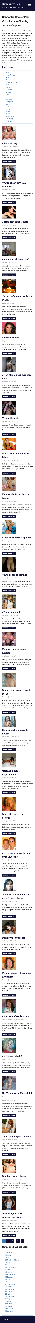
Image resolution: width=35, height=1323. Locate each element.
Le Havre (9, 89)
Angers (8, 77)
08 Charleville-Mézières (12, 1260)
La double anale (10, 337)
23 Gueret (8, 1287)
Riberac (13, 777)
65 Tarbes (8, 1306)
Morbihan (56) (6, 189)
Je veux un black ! (12, 1055)
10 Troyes (8, 1265)
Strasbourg (9, 119)
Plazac (13, 303)
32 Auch (8, 1294)
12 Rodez (8, 1270)
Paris (7, 72)
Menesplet (14, 697)
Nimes (8, 109)
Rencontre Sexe (12, 4)
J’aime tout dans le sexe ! (15, 221)
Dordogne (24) (6, 303)
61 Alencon (9, 1304)
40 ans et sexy (10, 143)
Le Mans (8, 92)
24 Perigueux (9, 1289)
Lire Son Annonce (9, 161)
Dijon (7, 85)
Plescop (13, 381)
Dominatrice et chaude (14, 1176)
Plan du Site (5, 1319)
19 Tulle (7, 1279)
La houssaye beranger (8, 1019)
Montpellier (9, 102)
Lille (7, 94)
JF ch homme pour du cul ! (16, 1136)
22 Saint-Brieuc (10, 1284)
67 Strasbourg (9, 1308)
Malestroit (5, 578)
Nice (7, 106)
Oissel (4, 656)
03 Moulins (9, 1253)
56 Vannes (8, 1301)
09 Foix (7, 1262)
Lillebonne (5, 901)
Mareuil (13, 1100)
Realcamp (5, 501)
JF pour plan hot (11, 612)
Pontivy (13, 421)
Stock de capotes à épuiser (16, 537)
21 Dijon (8, 1282)
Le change (14, 980)
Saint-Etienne (10, 116)
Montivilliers (5, 615)
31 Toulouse (9, 1291)
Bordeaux (9, 80)
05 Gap (7, 1258)
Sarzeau (13, 189)
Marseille (9, 99)
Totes (15, 1139)
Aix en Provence (11, 75)
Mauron (4, 225)
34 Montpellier (10, 1296)
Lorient (4, 821)
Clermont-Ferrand (11, 82)
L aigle (4, 341)
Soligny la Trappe (13, 146)
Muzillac (13, 541)
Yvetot (16, 460)
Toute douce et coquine (14, 574)
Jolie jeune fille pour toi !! (15, 259)
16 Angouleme (10, 1274)
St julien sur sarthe (13, 737)
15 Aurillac (8, 1272)
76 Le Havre (9, 1311)
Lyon (7, 97)
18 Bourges (9, 1277)
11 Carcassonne (10, 1267)
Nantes (8, 104)
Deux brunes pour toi (13, 937)
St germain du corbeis (14, 1179)
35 (18, 1241)
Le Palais (4, 941)
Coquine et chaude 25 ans (15, 1016)
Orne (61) (5, 146)
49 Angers (8, 1299)
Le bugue (14, 1220)
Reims (8, 111)
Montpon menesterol (17, 860)
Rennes (8, 114)
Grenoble (9, 87)
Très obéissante (10, 418)
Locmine (4, 1059)
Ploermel (13, 262)
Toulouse (9, 121)
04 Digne (8, 1255)
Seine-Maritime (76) (8, 460)
